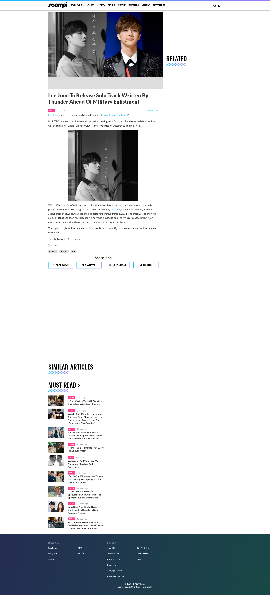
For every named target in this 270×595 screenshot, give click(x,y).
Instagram (118, 265)
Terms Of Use (113, 553)
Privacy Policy (113, 559)
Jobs (139, 559)
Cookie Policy (113, 565)
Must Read (62, 384)
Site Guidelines (143, 548)
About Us (111, 548)
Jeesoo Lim (152, 110)
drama (71, 397)
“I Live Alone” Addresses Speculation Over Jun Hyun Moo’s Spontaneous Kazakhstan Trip (85, 494)
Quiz (90, 5)
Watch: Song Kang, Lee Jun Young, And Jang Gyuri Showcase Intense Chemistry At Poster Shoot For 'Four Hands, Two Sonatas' (85, 418)
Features (159, 5)
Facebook (62, 265)
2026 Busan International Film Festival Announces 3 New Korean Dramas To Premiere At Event (85, 525)
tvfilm (71, 488)
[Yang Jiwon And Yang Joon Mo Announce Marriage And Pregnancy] (56, 460)
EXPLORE (76, 5)
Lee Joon (53, 115)
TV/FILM (134, 5)
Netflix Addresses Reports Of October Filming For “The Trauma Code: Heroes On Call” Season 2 (85, 435)
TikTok (81, 548)
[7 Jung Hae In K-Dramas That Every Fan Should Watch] (56, 447)
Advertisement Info (116, 576)
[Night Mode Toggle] (219, 6)
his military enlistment (115, 115)
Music (146, 5)
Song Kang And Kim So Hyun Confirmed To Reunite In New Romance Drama (83, 510)
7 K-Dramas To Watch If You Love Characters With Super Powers (85, 402)
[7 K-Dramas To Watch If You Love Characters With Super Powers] (56, 400)
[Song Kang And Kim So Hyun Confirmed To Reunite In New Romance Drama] (56, 506)
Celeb (111, 5)
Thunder (115, 209)
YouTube (81, 553)
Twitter (90, 265)
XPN (73, 251)
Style (122, 5)
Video (101, 5)
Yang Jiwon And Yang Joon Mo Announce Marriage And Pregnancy (83, 463)
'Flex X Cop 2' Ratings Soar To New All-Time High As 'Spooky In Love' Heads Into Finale (85, 479)
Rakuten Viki (141, 587)
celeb (71, 457)
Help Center (142, 553)
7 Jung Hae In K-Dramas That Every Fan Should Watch (86, 449)
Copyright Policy (114, 570)
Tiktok (147, 265)
